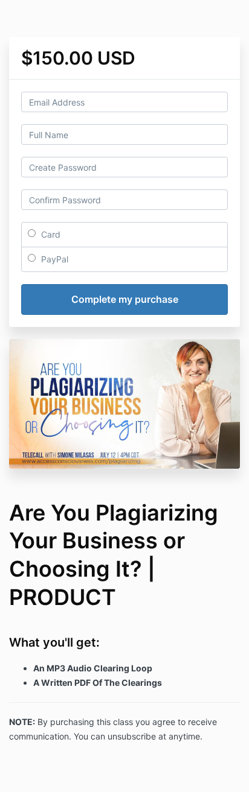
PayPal (53, 259)
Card (49, 234)
